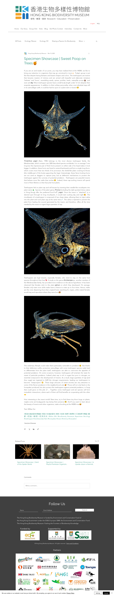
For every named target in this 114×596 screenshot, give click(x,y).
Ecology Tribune (30, 41)
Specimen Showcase (30, 423)
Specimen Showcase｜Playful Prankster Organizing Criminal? (56, 463)
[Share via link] (38, 429)
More (81, 41)
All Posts (18, 41)
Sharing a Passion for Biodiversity (63, 41)
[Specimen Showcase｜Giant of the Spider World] (28, 451)
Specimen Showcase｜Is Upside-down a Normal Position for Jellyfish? (84, 463)
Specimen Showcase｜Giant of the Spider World (28, 463)
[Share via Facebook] (25, 429)
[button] (96, 41)
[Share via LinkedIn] (33, 429)
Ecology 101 (44, 41)
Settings (98, 593)
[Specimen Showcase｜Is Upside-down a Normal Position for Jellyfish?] (86, 451)
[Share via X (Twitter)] (29, 429)
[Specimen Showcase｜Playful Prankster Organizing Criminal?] (57, 451)
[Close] (112, 593)
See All (97, 441)
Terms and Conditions (72, 543)
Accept (106, 593)
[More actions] (89, 53)
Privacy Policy (70, 593)
